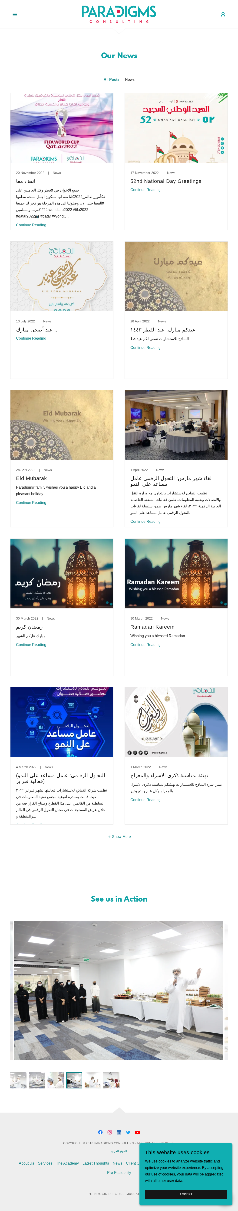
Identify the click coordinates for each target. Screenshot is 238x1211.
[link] (119, 14)
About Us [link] (26, 1163)
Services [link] (45, 1163)
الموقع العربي (119, 1151)
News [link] (130, 79)
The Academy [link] (67, 1163)
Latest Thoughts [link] (96, 1163)
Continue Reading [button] (31, 225)
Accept (185, 1194)
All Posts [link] (111, 79)
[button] (15, 14)
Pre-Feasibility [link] (119, 1173)
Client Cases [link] (136, 1163)
